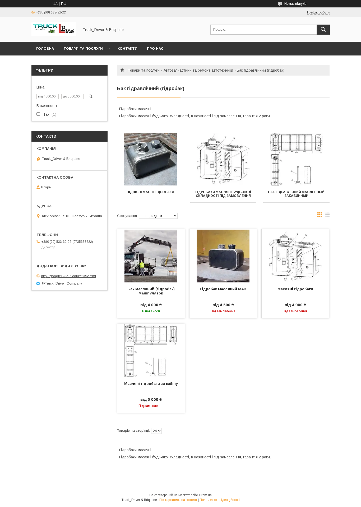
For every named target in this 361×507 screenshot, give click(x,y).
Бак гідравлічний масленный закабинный (296, 194)
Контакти (127, 48)
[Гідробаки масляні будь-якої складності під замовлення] (223, 159)
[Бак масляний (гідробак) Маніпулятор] (151, 255)
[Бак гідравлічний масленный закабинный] (296, 159)
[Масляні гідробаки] (295, 255)
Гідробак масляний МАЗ (223, 289)
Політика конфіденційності (220, 500)
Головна (45, 48)
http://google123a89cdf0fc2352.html (68, 276)
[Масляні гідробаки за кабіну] (151, 350)
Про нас (155, 48)
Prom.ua (205, 495)
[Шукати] (323, 30)
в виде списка (327, 216)
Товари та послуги (83, 48)
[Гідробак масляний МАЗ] (223, 255)
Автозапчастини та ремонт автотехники (198, 70)
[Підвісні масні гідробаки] (150, 159)
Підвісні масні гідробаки (150, 192)
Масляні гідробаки (295, 289)
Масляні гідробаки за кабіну (151, 384)
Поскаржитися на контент (178, 500)
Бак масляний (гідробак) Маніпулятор (151, 291)
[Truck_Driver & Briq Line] (53, 35)
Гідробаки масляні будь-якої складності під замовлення (223, 194)
